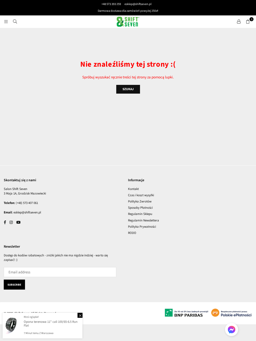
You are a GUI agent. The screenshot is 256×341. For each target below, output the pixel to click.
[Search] (15, 21)
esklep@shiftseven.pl (138, 4)
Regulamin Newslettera (143, 220)
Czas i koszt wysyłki (141, 195)
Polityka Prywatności (142, 226)
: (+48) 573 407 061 (26, 203)
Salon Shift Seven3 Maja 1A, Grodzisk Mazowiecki (25, 191)
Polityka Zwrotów (140, 201)
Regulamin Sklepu (140, 214)
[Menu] (6, 21)
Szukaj (128, 89)
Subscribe (14, 285)
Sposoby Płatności (140, 207)
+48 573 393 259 (111, 4)
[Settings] (238, 21)
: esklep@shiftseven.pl (26, 212)
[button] (247, 21)
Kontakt (133, 189)
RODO (132, 233)
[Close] (80, 315)
